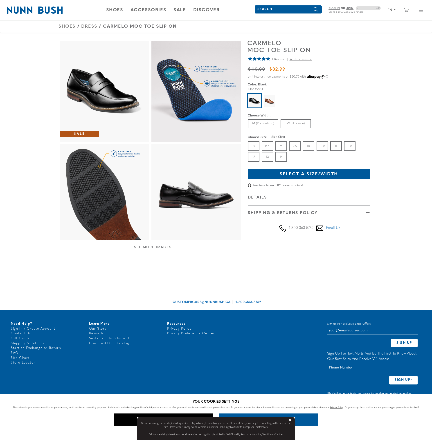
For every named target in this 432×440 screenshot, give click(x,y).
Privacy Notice (190, 427)
